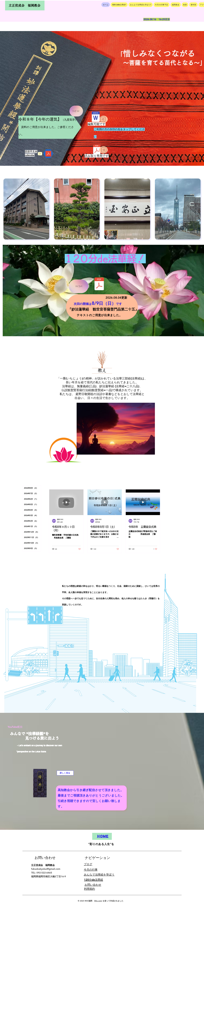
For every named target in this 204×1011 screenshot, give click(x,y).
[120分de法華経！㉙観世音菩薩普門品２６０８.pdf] (99, 284)
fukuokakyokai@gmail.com (45, 868)
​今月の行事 (91, 869)
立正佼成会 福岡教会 (24, 5)
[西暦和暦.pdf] (48, 154)
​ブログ (88, 864)
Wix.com (98, 901)
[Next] (40, 153)
